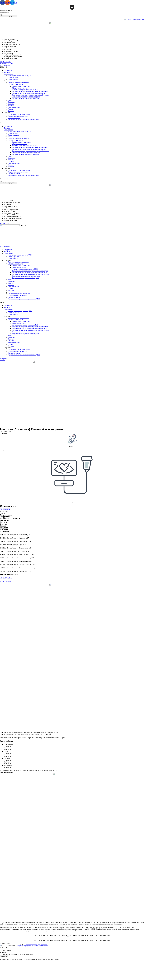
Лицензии (11, 102)
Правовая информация (15, 84)
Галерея (10, 109)
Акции (10, 100)
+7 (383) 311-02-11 (6, 581)
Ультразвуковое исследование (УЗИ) (20, 75)
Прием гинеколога (14, 79)
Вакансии (11, 104)
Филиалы (7, 72)
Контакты (11, 111)
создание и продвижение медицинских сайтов (32, 945)
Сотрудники (8, 70)
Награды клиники (14, 107)
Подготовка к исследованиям (18, 116)
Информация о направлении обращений (25, 98)
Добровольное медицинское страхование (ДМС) (24, 119)
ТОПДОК (3, 67)
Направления (8, 74)
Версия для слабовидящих (135, 19)
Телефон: (3, 952)
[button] (5, 62)
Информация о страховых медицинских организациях (30, 91)
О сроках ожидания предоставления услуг (26, 97)
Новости (11, 105)
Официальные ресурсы (19, 88)
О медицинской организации (21, 86)
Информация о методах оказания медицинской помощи (30, 95)
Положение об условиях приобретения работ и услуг (29, 93)
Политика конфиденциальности (18, 83)
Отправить (4, 956)
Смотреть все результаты (8, 16)
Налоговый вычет (14, 118)
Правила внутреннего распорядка (19, 114)
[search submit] (1, 14)
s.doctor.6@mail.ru (6, 10)
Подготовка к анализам (10, 518)
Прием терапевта (13, 77)
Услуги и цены (6, 515)
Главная (2, 513)
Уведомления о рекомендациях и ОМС (25, 90)
